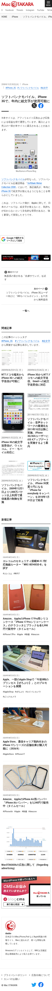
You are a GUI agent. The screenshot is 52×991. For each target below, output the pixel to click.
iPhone (15, 16)
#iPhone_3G (11, 88)
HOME (4, 16)
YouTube (40, 10)
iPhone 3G (6, 191)
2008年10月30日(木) (10, 84)
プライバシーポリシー (15, 975)
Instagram (30, 10)
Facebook (9, 10)
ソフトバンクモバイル (13, 179)
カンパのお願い (12, 979)
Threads (19, 10)
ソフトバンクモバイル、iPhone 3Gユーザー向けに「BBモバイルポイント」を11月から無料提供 (27, 294)
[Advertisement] (26, 48)
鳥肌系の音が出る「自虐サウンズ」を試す (25, 276)
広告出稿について (40, 975)
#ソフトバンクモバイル (28, 88)
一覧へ (26, 310)
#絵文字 (44, 88)
